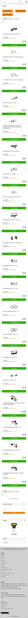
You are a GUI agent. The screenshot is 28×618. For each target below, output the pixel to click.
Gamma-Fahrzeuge (4, 603)
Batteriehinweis (3, 576)
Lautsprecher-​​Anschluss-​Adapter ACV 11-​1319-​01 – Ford (12, 197)
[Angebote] (24, 520)
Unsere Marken (3, 564)
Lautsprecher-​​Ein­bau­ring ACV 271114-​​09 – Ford (10, 311)
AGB (1, 571)
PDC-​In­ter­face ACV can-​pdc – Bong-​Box (9, 102)
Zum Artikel (14, 230)
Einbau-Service (3, 560)
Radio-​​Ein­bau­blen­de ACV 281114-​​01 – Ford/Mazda (11, 219)
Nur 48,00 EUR (14, 534)
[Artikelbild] (14, 526)
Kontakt (2, 565)
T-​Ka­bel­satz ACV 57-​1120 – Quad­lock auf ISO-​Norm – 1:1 (12, 34)
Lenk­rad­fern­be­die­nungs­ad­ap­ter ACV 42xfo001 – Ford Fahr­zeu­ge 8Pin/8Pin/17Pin (13, 473)
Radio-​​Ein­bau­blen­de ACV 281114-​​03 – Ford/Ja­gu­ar (11, 151)
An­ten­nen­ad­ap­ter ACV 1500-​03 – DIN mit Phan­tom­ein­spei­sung (13, 57)
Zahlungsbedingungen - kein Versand (6, 569)
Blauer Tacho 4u (4, 607)
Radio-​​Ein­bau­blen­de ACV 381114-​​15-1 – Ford (10, 265)
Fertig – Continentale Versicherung (7, 608)
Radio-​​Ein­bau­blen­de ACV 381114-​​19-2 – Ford (10, 288)
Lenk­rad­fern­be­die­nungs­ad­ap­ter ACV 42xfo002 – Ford (12, 427)
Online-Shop (10, 616)
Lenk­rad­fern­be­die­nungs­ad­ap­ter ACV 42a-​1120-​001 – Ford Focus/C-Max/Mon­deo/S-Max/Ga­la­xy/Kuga (14, 403)
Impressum (2, 558)
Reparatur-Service (3, 562)
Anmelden (14, 512)
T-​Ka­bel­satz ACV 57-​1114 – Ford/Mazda (9, 174)
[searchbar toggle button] (19, 1)
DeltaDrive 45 (3, 605)
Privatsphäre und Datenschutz (5, 575)
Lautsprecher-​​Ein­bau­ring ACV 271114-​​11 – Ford (10, 334)
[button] (3, 19)
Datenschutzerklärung (4, 567)
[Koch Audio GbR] (2, 1)
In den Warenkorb (14, 45)
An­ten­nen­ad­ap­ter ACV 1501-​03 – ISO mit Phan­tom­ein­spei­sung (13, 79)
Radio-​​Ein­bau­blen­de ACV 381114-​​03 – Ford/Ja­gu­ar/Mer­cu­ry (12, 242)
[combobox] (10, 19)
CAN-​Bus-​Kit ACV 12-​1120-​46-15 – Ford (9, 380)
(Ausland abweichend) (13, 38)
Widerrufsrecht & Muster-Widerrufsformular (7, 573)
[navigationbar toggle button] (26, 1)
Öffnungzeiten (3, 554)
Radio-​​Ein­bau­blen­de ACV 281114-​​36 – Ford (10, 357)
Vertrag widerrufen (5, 612)
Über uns (2, 556)
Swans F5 (14, 530)
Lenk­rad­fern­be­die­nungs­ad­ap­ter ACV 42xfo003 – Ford (12, 450)
